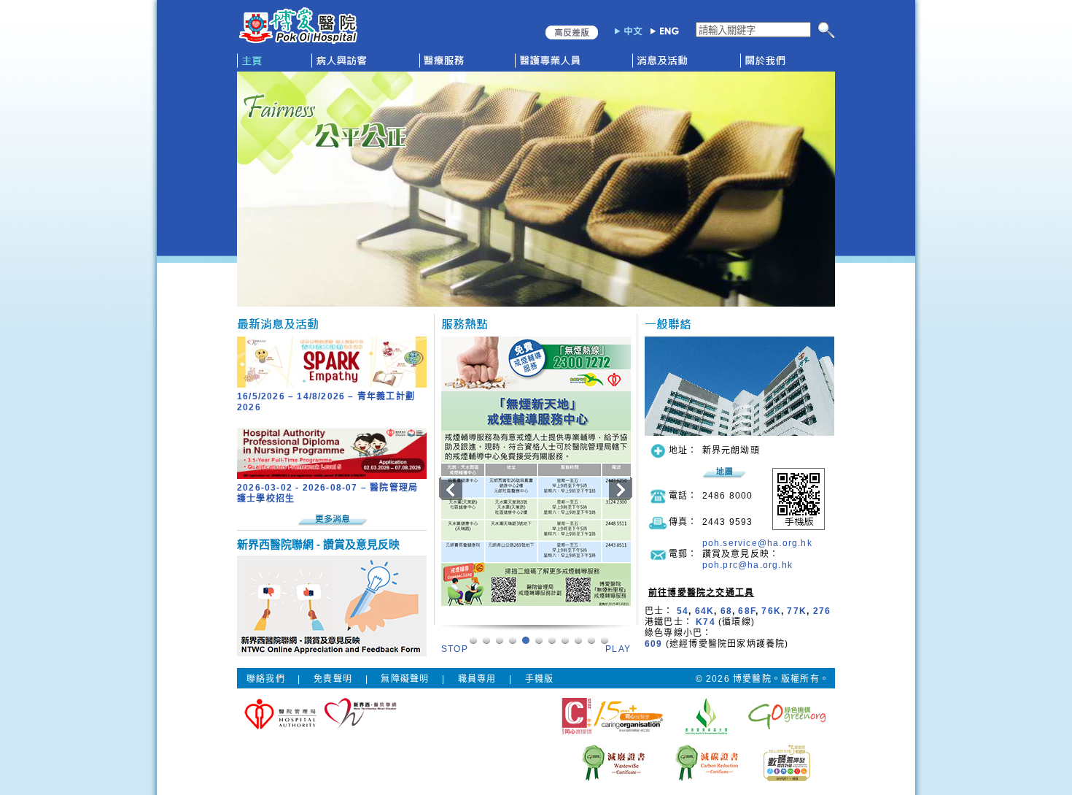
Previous (450, 488)
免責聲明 (333, 679)
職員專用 (477, 679)
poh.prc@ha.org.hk (747, 565)
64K (705, 611)
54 (682, 611)
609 (654, 644)
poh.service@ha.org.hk (757, 543)
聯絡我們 (265, 679)
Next (618, 488)
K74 (705, 622)
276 (822, 611)
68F (747, 611)
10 (604, 640)
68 (726, 611)
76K (771, 611)
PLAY (618, 649)
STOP (454, 649)
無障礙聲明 (405, 679)
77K (797, 611)
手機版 (539, 679)
